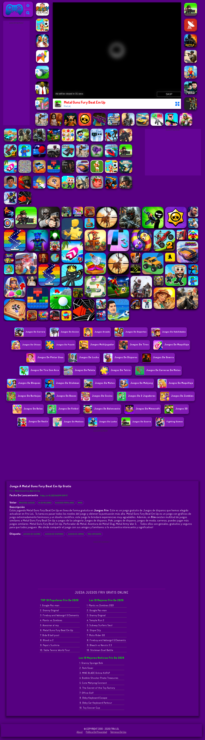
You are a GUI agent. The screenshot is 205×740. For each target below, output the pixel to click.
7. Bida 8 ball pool (49, 635)
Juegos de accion (70, 331)
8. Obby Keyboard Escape (93, 697)
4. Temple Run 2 (95, 620)
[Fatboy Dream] (42, 14)
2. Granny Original (49, 610)
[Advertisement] (16, 73)
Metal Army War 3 (126, 523)
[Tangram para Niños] (42, 62)
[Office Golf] (42, 77)
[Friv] (27, 5)
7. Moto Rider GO (96, 635)
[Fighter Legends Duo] (42, 46)
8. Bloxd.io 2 (47, 640)
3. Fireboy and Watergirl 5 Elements (59, 615)
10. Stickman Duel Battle (100, 650)
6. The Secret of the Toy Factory (97, 687)
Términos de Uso (118, 732)
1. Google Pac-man (49, 605)
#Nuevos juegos (27, 503)
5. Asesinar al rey (49, 625)
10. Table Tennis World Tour (55, 650)
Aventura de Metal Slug (101, 523)
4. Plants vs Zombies (51, 620)
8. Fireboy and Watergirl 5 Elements (106, 640)
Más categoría (94, 534)
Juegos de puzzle (65, 344)
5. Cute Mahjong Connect (93, 682)
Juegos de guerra (32, 534)
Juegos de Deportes (136, 331)
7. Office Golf (87, 692)
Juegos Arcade (102, 331)
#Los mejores (45, 503)
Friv (6, 3)
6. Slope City (94, 630)
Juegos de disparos (54, 534)
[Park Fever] (42, 109)
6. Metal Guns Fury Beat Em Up (56, 630)
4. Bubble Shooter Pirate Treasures (99, 677)
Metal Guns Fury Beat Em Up (27, 491)
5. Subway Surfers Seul (99, 625)
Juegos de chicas (31, 344)
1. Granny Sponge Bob (91, 662)
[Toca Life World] (42, 30)
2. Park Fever (86, 667)
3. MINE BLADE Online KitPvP (95, 672)
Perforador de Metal (74, 523)
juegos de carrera (35, 331)
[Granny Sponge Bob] (42, 93)
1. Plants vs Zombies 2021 (100, 605)
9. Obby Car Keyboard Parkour (96, 702)
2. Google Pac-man (97, 610)
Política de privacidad (96, 732)
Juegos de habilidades (174, 331)
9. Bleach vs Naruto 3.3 (99, 645)
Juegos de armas (76, 534)
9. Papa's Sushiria (49, 645)
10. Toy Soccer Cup (90, 707)
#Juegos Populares (64, 503)
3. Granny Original (96, 615)
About (80, 732)
